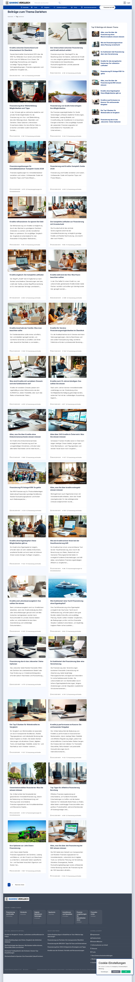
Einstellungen (104, 971)
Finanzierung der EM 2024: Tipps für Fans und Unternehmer (67, 943)
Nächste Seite (19, 885)
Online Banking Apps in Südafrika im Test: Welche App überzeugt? (65, 935)
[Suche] (59, 3)
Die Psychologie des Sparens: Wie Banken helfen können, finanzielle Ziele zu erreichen (24, 946)
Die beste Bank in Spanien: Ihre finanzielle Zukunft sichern (24, 956)
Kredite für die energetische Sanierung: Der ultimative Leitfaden (111, 63)
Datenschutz (96, 938)
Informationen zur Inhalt (100, 945)
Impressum (96, 934)
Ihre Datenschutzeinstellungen (102, 955)
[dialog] (114, 967)
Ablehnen (116, 971)
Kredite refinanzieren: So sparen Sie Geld (26, 222)
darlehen (21, 16)
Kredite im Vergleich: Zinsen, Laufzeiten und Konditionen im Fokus (24, 935)
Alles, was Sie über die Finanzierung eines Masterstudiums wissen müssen (112, 34)
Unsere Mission (97, 941)
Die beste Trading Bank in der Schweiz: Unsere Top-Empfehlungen (22, 952)
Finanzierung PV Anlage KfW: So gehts (25, 487)
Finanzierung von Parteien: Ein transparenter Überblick (66, 940)
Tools (94, 952)
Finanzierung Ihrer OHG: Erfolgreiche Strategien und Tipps (67, 947)
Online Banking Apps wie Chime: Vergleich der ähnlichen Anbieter (23, 941)
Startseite (10, 16)
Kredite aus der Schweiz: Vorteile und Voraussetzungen (66, 950)
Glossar (94, 948)
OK (126, 971)
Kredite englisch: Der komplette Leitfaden (27, 275)
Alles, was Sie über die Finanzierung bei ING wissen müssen (111, 83)
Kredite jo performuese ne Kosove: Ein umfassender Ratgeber (110, 102)
